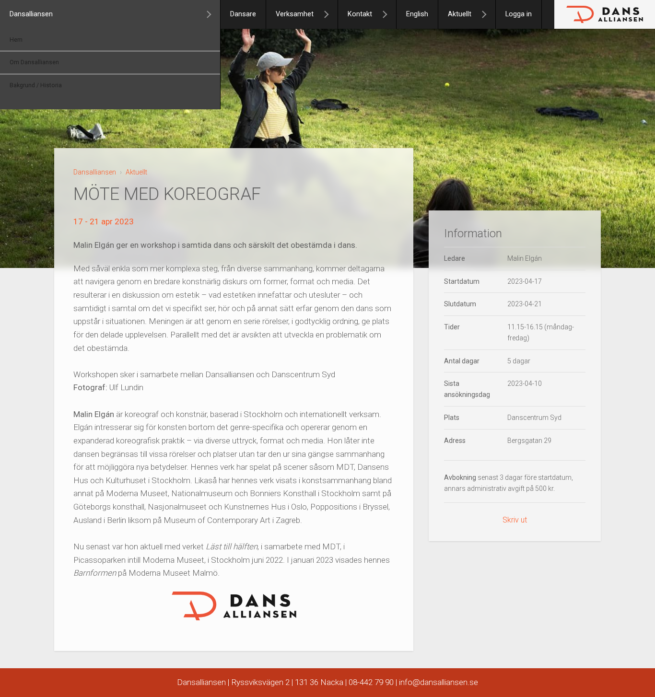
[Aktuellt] (488, 14)
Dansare (243, 14)
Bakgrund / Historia (36, 85)
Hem (16, 39)
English (417, 14)
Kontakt (360, 14)
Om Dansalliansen (34, 62)
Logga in (518, 14)
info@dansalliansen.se (438, 682)
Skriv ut (515, 519)
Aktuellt (459, 14)
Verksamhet (295, 14)
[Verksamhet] (330, 14)
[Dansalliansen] (213, 14)
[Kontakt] (389, 14)
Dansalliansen (31, 14)
